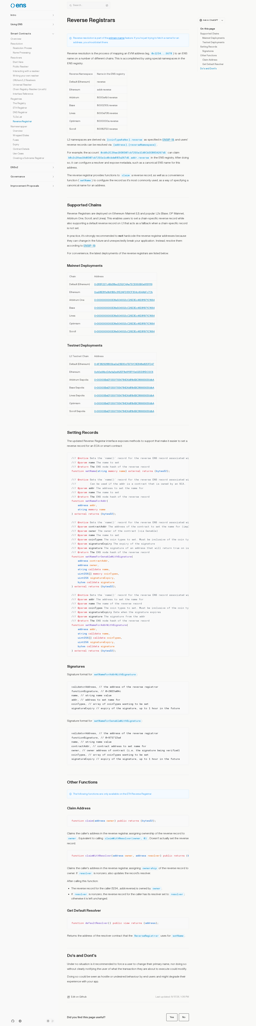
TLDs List (17, 117)
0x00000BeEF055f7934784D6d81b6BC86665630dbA (124, 379)
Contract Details (21, 149)
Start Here (18, 62)
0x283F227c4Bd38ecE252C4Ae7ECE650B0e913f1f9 (123, 284)
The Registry (19, 103)
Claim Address (209, 59)
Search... (78, 5)
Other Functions (208, 55)
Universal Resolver (22, 84)
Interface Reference (23, 94)
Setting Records (208, 46)
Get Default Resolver (213, 64)
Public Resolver (21, 66)
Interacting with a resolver (26, 71)
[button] (33, 14)
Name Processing (21, 52)
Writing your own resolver (26, 75)
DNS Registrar (20, 112)
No (183, 1017)
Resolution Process (22, 48)
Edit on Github (79, 996)
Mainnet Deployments (213, 38)
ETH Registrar (20, 107)
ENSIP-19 (168, 140)
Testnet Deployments (213, 42)
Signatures (208, 51)
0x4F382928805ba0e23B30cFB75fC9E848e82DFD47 (124, 364)
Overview (16, 39)
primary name (117, 38)
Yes (172, 1017)
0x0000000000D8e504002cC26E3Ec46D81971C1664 (124, 300)
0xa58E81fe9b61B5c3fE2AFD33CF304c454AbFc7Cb (123, 292)
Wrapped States (21, 135)
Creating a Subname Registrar (28, 158)
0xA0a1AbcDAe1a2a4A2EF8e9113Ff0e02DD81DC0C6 (123, 372)
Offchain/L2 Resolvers (24, 80)
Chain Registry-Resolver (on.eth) (29, 89)
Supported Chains (209, 33)
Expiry (16, 144)
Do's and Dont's (208, 68)
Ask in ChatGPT (210, 20)
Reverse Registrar (22, 121)
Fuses (16, 140)
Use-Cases (18, 153)
